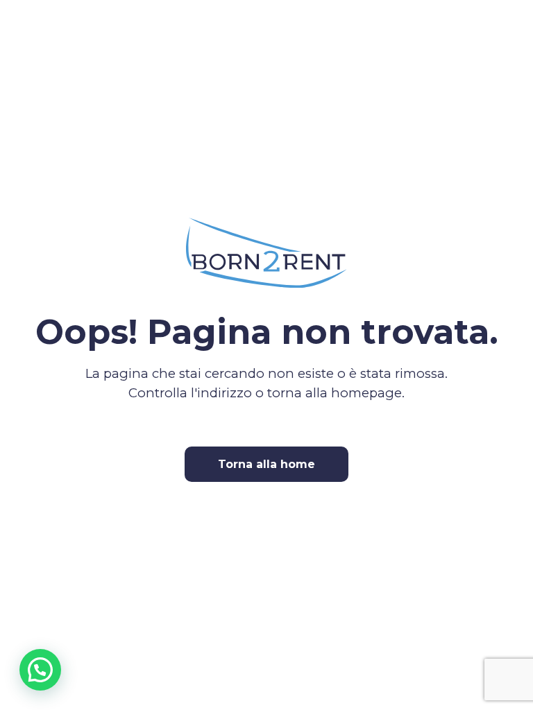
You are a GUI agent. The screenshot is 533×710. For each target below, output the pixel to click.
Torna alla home (266, 464)
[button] (40, 670)
